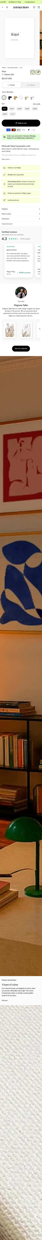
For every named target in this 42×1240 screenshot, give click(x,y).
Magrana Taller (9, 74)
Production (5, 219)
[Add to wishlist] (32, 72)
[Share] (38, 72)
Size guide (36, 104)
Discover (5, 1000)
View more (5, 159)
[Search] (7, 7)
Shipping (4, 209)
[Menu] (2, 7)
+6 (34, 130)
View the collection (21, 348)
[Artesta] (20, 7)
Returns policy (6, 214)
